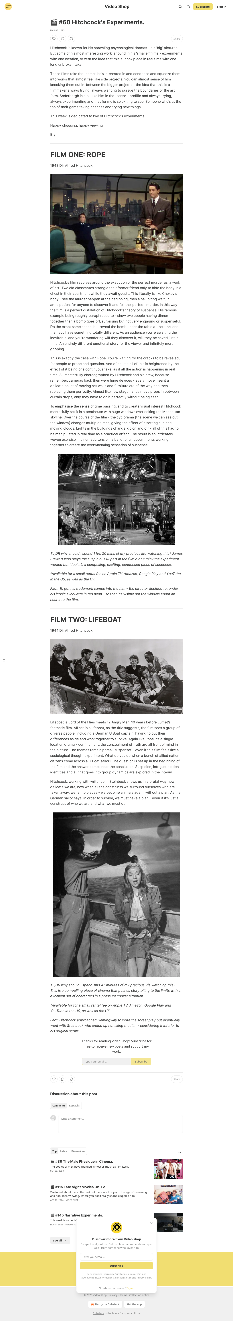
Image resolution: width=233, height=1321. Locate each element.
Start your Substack (106, 1304)
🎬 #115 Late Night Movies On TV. (78, 1187)
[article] (116, 1169)
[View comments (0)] (62, 38)
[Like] (54, 38)
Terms (123, 1295)
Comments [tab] (58, 1105)
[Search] (180, 6)
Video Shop (72, 1200)
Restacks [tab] (74, 1105)
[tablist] (66, 1105)
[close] (151, 1223)
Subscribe (203, 6)
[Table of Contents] (4, 660)
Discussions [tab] (78, 1151)
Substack (98, 1313)
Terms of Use (134, 1274)
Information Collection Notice (115, 1277)
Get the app (134, 1304)
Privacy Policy (144, 1277)
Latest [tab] (64, 1151)
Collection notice (139, 1295)
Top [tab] (54, 1151)
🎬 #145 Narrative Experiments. (76, 1215)
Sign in (221, 6)
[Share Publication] (188, 6)
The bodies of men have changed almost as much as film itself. (89, 1166)
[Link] (45, 154)
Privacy (113, 1295)
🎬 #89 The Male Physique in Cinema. (81, 1161)
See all (57, 1240)
